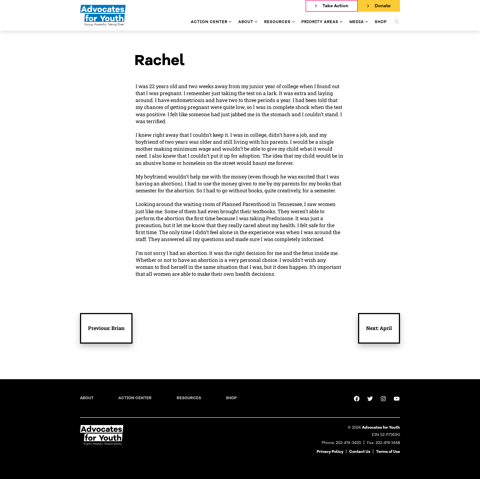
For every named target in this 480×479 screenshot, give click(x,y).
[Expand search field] (396, 21)
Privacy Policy (330, 451)
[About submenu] (256, 21)
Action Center (135, 398)
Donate (383, 6)
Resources (189, 398)
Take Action (335, 6)
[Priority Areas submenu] (341, 21)
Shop (231, 398)
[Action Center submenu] (230, 21)
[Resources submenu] (293, 21)
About (87, 398)
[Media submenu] (366, 21)
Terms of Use (388, 451)
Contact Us (359, 451)
